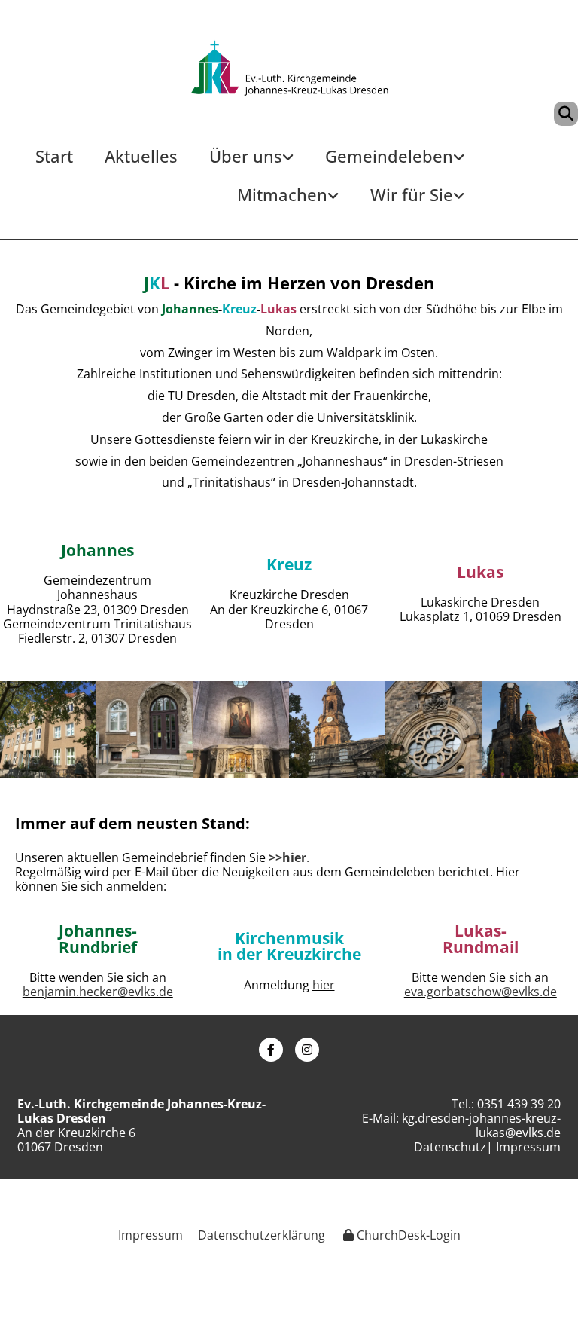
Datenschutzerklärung (261, 1235)
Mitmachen (282, 194)
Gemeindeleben (389, 156)
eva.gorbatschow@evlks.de (480, 991)
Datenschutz (450, 1147)
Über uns (245, 156)
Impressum (528, 1147)
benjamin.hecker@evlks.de (98, 991)
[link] (251, 162)
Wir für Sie (411, 194)
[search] (566, 114)
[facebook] (271, 1050)
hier (323, 985)
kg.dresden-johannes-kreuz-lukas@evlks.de (481, 1125)
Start (54, 156)
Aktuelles (141, 156)
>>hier (287, 857)
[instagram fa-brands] (307, 1050)
